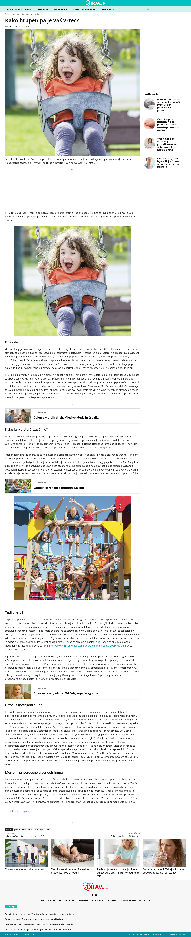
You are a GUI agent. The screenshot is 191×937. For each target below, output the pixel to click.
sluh (36, 830)
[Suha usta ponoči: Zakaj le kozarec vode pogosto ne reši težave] (164, 853)
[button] (148, 9)
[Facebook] (92, 895)
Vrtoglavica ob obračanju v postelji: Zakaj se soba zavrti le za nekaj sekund (167, 144)
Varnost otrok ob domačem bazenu (58, 488)
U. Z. (11, 26)
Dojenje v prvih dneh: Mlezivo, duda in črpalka (66, 417)
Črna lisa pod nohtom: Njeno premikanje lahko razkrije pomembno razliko (168, 124)
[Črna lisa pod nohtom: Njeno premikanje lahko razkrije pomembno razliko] (149, 123)
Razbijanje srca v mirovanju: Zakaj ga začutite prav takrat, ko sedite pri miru (118, 873)
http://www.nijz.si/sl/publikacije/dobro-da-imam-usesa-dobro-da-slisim (88, 645)
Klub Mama (16, 14)
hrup (24, 830)
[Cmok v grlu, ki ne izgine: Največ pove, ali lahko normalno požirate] (149, 163)
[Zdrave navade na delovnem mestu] (26, 853)
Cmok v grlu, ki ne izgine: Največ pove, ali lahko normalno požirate (168, 163)
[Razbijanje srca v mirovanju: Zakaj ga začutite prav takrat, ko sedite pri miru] (118, 853)
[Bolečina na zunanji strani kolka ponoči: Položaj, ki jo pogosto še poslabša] (149, 104)
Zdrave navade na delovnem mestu (26, 869)
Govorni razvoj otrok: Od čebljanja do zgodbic (66, 693)
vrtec (48, 830)
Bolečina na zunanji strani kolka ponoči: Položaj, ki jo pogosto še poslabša (168, 105)
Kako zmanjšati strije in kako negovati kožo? (24, 836)
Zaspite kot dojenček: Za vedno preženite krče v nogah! (70, 871)
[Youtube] (96, 895)
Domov (7, 14)
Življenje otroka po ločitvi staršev (125, 836)
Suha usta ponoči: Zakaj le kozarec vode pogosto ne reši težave (164, 871)
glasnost (17, 830)
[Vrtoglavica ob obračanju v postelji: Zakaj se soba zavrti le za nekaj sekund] (149, 143)
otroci (30, 830)
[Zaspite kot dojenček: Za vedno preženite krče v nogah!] (72, 853)
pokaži (26, 811)
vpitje (42, 830)
